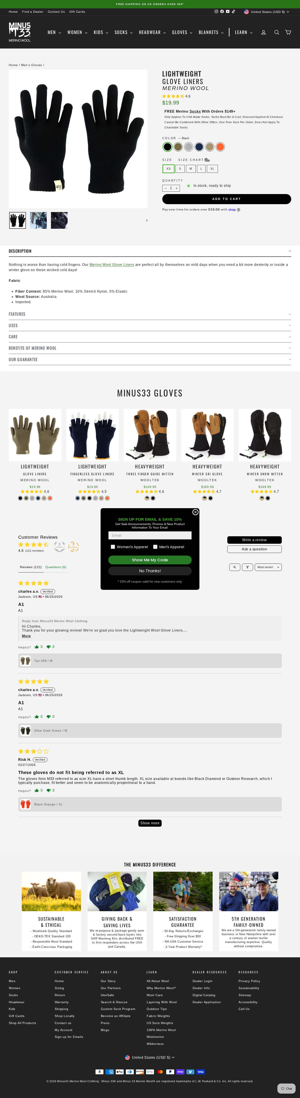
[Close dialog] (195, 512)
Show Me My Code (150, 560)
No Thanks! (150, 571)
